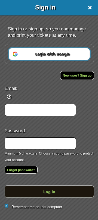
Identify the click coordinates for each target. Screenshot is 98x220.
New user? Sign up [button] (77, 75)
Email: (11, 88)
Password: (15, 130)
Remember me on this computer (36, 207)
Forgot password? (21, 170)
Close (89, 7)
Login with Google (52, 53)
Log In (49, 192)
